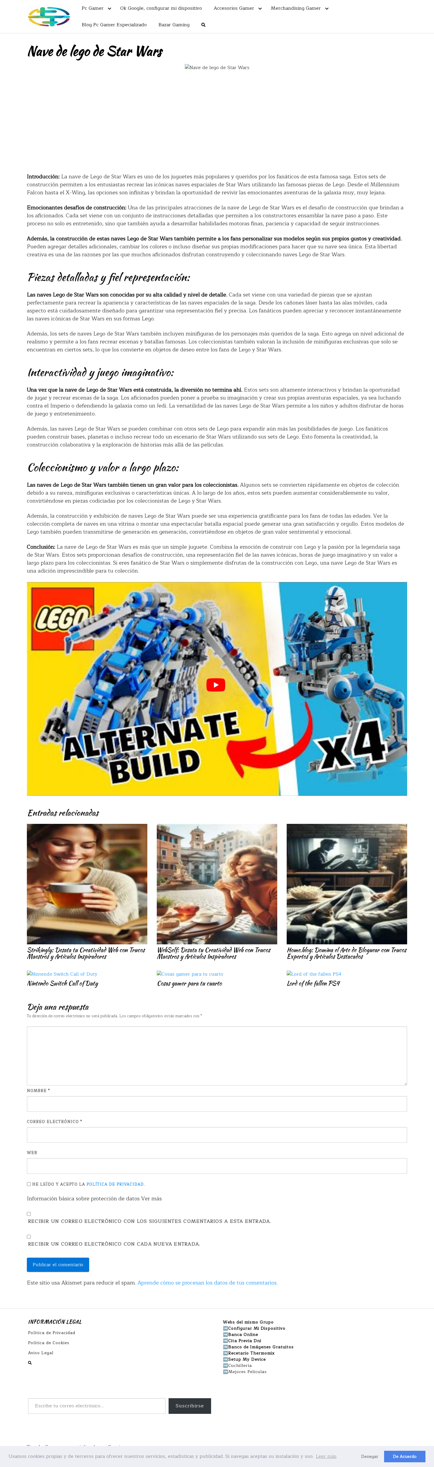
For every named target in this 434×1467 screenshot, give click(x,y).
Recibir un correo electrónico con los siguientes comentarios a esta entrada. (149, 1221)
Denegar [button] (369, 1456)
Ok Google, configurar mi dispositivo (161, 8)
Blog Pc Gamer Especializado (114, 25)
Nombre (38, 1091)
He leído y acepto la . (88, 1184)
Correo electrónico (54, 1122)
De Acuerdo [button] (405, 1456)
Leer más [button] (326, 1456)
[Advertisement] (217, 122)
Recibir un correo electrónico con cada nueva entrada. (114, 1244)
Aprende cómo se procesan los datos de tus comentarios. (208, 1282)
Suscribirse (190, 1406)
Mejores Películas (247, 1371)
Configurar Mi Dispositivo (256, 1328)
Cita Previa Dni (244, 1340)
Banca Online (243, 1334)
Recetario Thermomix (251, 1353)
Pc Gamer (93, 8)
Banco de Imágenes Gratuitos (261, 1347)
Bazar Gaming (174, 25)
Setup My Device (247, 1359)
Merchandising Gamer (296, 8)
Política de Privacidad (115, 1184)
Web (32, 1153)
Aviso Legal (40, 1352)
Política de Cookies (48, 1342)
